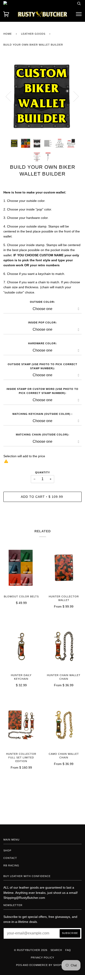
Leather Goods (33, 33)
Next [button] (73, 96)
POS (19, 965)
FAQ (68, 950)
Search (56, 950)
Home (7, 33)
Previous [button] (11, 96)
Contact (10, 858)
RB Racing (11, 865)
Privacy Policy (42, 957)
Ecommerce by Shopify (47, 965)
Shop (7, 850)
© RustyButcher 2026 (30, 950)
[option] (42, 96)
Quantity (42, 472)
